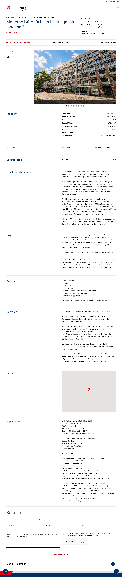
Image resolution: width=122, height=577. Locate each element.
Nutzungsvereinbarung (98, 533)
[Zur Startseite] (14, 8)
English (116, 1)
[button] (61, 564)
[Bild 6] (79, 106)
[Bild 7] (81, 106)
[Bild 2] (69, 106)
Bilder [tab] (9, 57)
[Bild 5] (76, 106)
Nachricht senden (61, 554)
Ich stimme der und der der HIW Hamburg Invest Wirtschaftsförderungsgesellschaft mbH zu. (87, 534)
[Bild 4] (74, 106)
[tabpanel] (75, 77)
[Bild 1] (66, 106)
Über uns (108, 1)
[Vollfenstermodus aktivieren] (114, 102)
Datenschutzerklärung (80, 533)
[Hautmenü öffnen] (117, 8)
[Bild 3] (71, 106)
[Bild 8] (84, 106)
